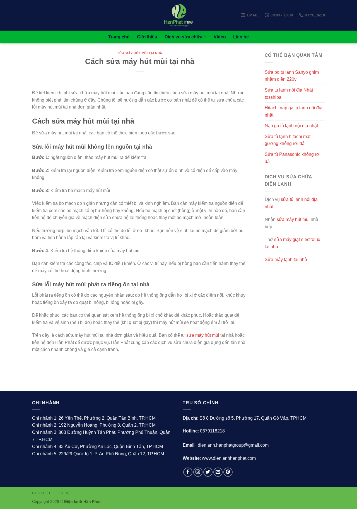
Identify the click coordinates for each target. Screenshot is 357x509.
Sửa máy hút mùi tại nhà (139, 53)
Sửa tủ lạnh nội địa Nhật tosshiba (289, 94)
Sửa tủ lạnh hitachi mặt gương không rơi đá (287, 140)
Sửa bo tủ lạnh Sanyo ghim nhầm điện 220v (292, 76)
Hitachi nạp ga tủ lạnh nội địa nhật (293, 111)
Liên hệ (241, 37)
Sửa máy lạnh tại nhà (286, 259)
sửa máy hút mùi (202, 335)
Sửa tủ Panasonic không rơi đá (292, 158)
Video (220, 37)
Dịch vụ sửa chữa (183, 37)
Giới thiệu (147, 37)
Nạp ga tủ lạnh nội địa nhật (291, 125)
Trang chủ (119, 37)
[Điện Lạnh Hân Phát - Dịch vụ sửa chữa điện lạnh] (178, 15)
